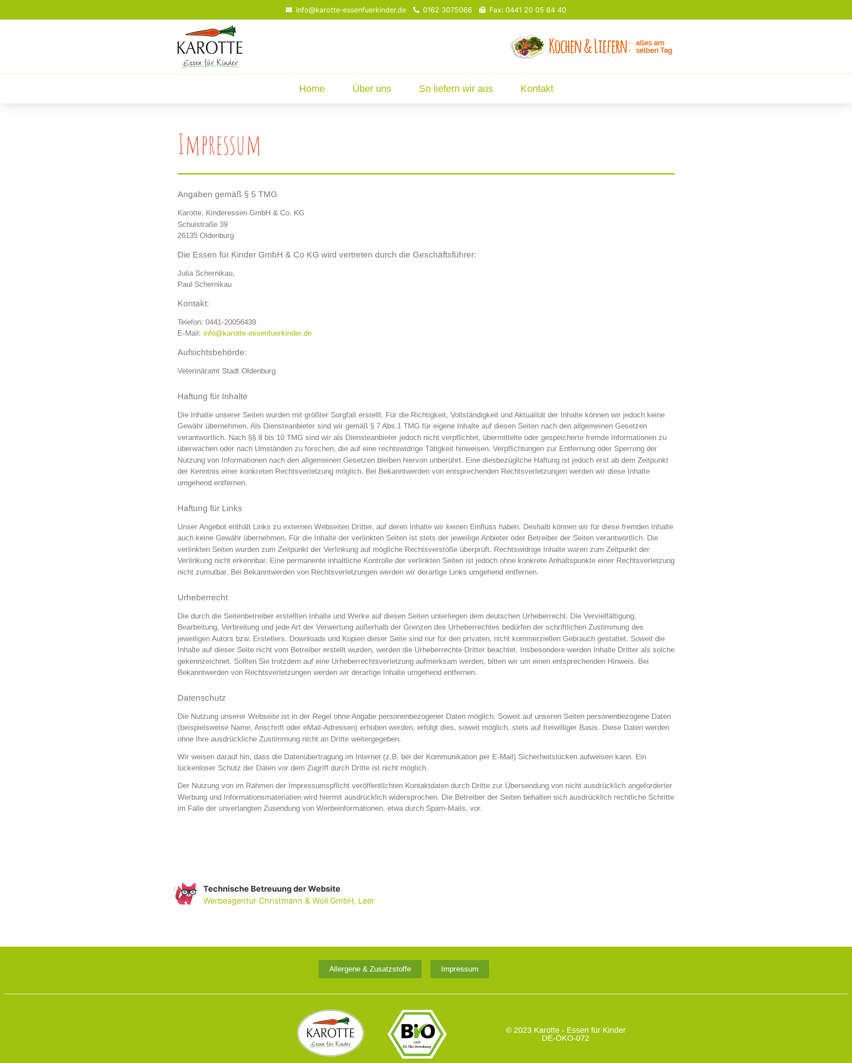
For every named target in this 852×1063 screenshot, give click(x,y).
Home (312, 88)
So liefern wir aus (456, 88)
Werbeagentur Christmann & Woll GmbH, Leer (289, 900)
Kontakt (537, 88)
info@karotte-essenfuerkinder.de (257, 333)
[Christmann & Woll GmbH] (185, 893)
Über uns (371, 88)
